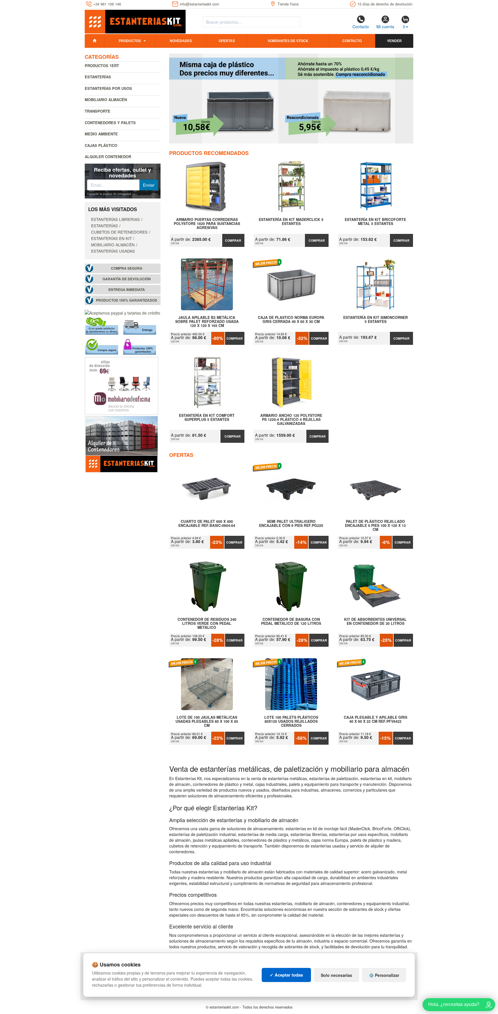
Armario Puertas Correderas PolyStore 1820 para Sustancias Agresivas (207, 223)
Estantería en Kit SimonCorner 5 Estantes (375, 319)
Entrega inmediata (126, 289)
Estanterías (98, 77)
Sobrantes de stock (288, 41)
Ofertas (227, 41)
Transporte (97, 111)
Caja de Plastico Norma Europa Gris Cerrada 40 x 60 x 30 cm (291, 319)
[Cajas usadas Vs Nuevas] (291, 98)
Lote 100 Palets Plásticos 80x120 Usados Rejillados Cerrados (291, 721)
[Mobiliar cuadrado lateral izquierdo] (121, 385)
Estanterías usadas (113, 251)
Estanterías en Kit (111, 238)
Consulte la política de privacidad (109, 194)
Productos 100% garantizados (126, 300)
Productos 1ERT (102, 65)
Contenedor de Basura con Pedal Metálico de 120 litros (291, 621)
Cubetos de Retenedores (119, 232)
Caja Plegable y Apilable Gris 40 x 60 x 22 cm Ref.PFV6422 (375, 719)
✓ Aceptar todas (286, 975)
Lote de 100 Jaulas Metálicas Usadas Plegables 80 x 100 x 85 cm (207, 721)
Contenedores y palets (110, 122)
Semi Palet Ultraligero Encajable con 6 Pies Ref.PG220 (291, 523)
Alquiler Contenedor (108, 156)
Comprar (233, 240)
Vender (394, 41)
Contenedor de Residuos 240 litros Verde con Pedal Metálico (207, 623)
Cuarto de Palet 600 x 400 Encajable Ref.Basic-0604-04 (206, 523)
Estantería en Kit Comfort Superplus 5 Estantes (207, 417)
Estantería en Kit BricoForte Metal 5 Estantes (375, 221)
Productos (130, 41)
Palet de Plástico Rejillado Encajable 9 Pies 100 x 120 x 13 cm (375, 525)
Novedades (181, 41)
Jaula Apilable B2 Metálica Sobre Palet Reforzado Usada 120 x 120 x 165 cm (207, 321)
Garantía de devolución (127, 279)
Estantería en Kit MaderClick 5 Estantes (291, 221)
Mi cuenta (385, 26)
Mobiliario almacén (106, 99)
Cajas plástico (101, 145)
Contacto (360, 26)
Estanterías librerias (115, 219)
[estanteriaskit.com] (135, 20)
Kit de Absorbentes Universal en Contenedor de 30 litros (375, 621)
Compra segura (126, 268)
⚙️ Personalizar (384, 975)
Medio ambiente (101, 134)
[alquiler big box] (121, 444)
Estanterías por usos (108, 88)
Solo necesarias (336, 975)
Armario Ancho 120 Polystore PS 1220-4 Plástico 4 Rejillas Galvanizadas (291, 419)
